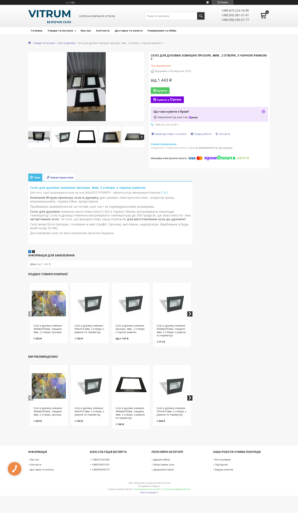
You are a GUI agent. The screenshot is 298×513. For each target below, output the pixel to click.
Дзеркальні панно (163, 469)
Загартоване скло (163, 464)
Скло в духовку (66, 43)
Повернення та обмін (162, 30)
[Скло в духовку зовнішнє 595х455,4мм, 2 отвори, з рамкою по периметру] (172, 386)
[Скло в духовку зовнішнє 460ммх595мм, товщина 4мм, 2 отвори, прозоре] (49, 303)
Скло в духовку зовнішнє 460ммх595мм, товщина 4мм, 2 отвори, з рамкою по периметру (130, 412)
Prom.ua (166, 482)
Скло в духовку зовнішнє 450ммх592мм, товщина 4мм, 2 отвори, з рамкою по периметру (171, 330)
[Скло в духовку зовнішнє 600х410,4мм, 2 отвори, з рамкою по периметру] (90, 303)
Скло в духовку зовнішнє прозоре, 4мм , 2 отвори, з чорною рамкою (130, 329)
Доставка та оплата (128, 30)
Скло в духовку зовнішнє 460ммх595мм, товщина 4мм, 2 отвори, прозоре (47, 329)
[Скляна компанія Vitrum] (49, 15)
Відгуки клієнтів (224, 469)
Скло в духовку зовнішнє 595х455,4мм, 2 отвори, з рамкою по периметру (171, 411)
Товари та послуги (60, 30)
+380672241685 (101, 459)
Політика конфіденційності (176, 489)
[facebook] (29, 252)
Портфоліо (221, 464)
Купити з (163, 99)
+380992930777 (101, 469)
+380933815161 (101, 464)
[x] (33, 252)
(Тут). (164, 192)
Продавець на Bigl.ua (149, 486)
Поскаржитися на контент (147, 489)
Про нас (86, 30)
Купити (162, 90)
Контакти (103, 30)
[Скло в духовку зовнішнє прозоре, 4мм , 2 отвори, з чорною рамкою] (131, 303)
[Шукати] (201, 16)
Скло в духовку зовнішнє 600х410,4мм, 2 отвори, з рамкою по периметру (89, 329)
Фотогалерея (223, 459)
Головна (36, 30)
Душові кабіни (161, 459)
